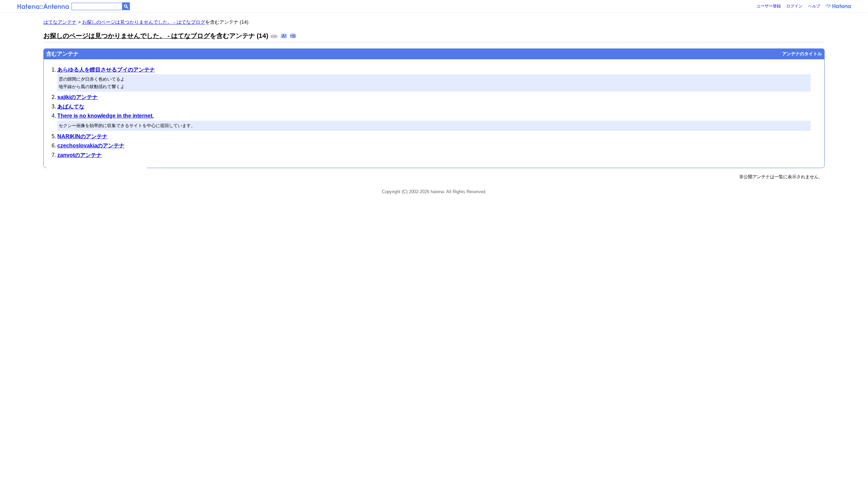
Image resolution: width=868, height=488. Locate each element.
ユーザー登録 (768, 6)
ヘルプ (814, 6)
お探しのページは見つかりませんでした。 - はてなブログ (143, 22)
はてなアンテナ (60, 22)
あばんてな (70, 106)
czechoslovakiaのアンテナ (90, 145)
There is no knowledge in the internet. (105, 116)
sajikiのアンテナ (77, 97)
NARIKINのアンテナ (82, 136)
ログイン (794, 6)
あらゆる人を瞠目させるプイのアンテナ (106, 70)
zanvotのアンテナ (79, 155)
